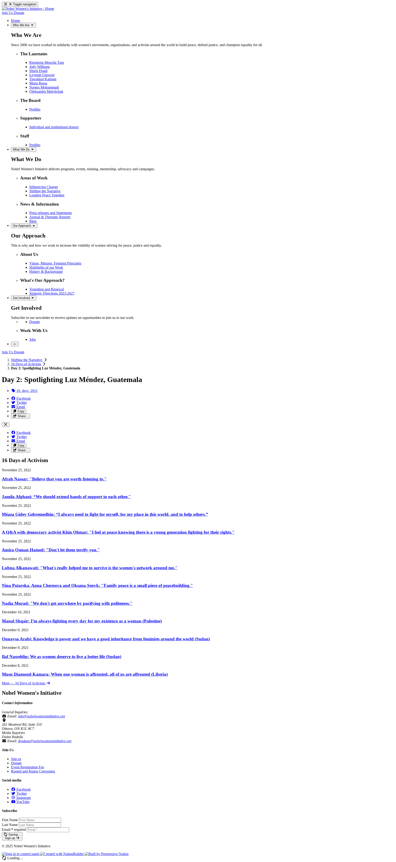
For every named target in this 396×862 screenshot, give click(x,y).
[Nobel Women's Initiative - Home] (28, 9)
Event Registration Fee (27, 767)
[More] (15, 344)
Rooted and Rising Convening (33, 771)
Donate (16, 763)
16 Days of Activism (26, 364)
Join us (16, 759)
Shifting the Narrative (27, 360)
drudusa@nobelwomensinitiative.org (45, 741)
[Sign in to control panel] (21, 854)
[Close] (5, 424)
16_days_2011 (27, 391)
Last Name (10, 825)
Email (14, 829)
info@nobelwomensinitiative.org (41, 716)
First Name (10, 820)
